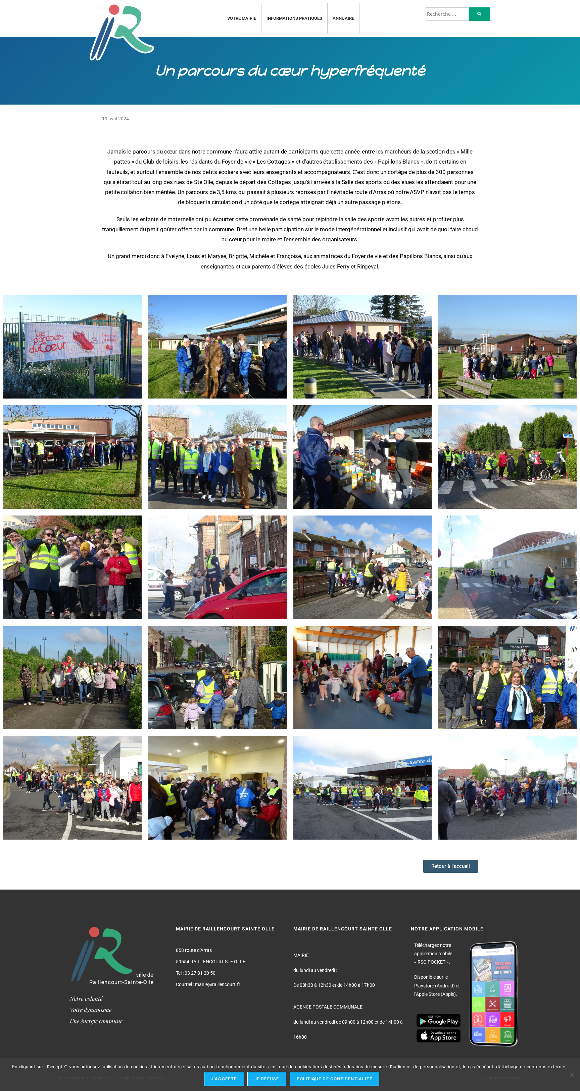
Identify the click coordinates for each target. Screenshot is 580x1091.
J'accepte (224, 1078)
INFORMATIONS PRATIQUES (294, 18)
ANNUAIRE (343, 18)
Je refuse (266, 1078)
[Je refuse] (571, 1074)
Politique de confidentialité (335, 1078)
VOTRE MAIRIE (241, 18)
